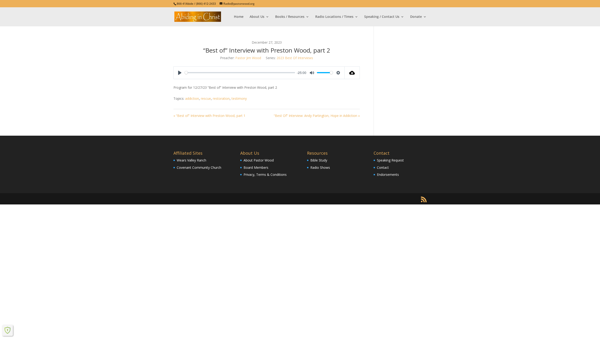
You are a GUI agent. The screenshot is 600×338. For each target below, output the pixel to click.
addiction (192, 98)
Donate (416, 17)
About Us (257, 17)
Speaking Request (390, 160)
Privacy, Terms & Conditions (265, 174)
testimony (239, 98)
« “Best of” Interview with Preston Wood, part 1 (209, 115)
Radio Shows (320, 167)
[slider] (240, 72)
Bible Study (318, 160)
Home (239, 17)
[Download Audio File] (352, 72)
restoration (221, 98)
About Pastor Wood (259, 160)
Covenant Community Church (199, 167)
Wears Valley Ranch (191, 160)
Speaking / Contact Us (381, 17)
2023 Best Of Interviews (295, 58)
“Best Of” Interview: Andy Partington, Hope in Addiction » (317, 115)
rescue (206, 98)
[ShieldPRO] (7, 330)
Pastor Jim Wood (248, 58)
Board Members (256, 167)
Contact (383, 167)
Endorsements (388, 174)
